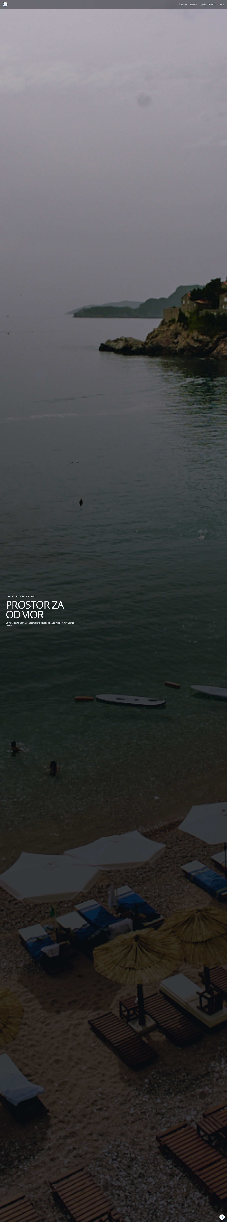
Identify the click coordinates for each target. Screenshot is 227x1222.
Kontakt (211, 4)
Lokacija (202, 4)
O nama (220, 4)
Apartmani (183, 4)
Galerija (193, 4)
